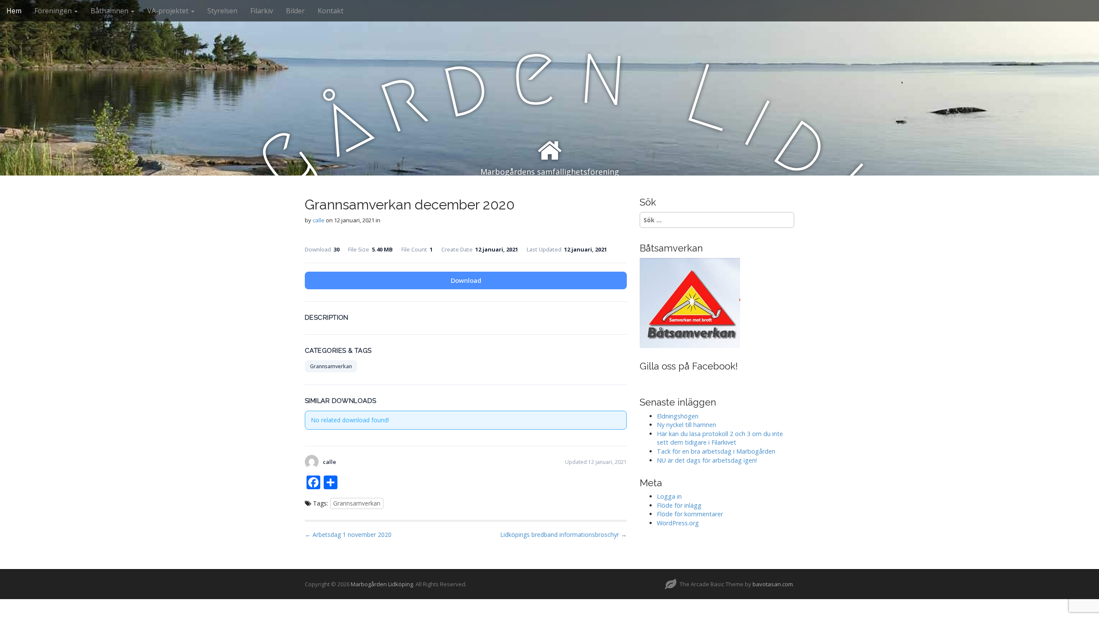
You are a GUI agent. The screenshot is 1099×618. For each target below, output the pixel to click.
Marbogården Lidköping (382, 584)
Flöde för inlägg (679, 505)
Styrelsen (222, 10)
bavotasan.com (773, 584)
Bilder (295, 10)
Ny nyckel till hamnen (686, 425)
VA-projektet (168, 10)
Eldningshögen (677, 416)
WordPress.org (678, 523)
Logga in (669, 496)
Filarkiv (261, 10)
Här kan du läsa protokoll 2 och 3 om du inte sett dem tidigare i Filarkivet (720, 438)
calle (319, 220)
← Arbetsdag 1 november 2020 (348, 534)
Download (466, 280)
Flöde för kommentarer (690, 514)
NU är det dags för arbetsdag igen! (707, 460)
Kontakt (330, 10)
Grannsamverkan (331, 366)
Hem (13, 10)
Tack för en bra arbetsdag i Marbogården (716, 451)
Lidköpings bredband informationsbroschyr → (563, 534)
